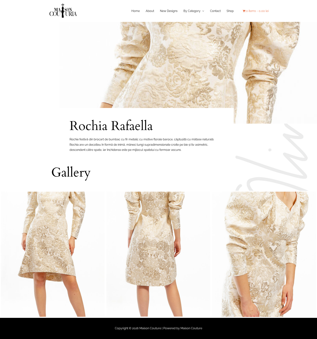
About (150, 11)
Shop (230, 11)
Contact (215, 11)
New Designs (169, 11)
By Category (192, 11)
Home (135, 11)
